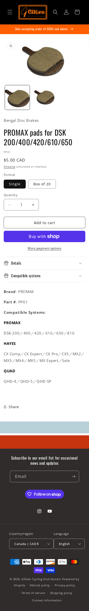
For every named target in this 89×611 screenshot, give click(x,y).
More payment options (44, 248)
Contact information (47, 600)
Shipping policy (61, 593)
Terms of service (33, 593)
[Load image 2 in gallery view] (44, 97)
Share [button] (14, 406)
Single (15, 184)
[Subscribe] (73, 476)
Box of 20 (42, 184)
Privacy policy (65, 585)
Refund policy (40, 585)
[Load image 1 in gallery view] (17, 97)
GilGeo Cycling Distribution (41, 579)
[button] (9, 12)
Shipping (9, 166)
